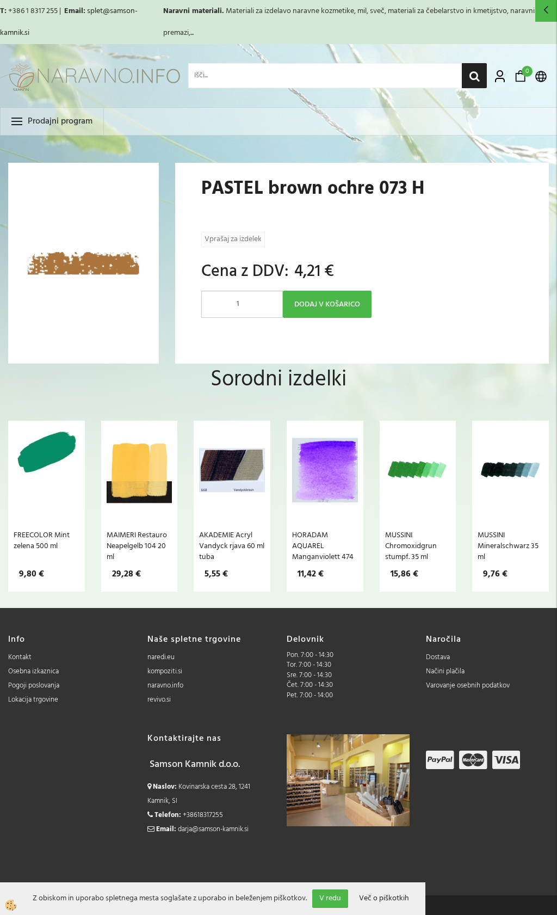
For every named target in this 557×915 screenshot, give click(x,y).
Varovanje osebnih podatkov (468, 685)
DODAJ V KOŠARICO (327, 304)
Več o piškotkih (384, 898)
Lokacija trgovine (33, 699)
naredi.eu (161, 657)
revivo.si (159, 699)
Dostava (438, 657)
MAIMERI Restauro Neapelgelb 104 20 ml (137, 546)
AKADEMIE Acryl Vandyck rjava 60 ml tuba (231, 546)
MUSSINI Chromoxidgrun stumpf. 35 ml (411, 546)
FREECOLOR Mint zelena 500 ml (42, 540)
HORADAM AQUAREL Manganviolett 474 (323, 546)
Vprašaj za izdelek (233, 239)
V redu (330, 898)
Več (46, 482)
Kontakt (20, 657)
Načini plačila (445, 671)
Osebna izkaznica (33, 671)
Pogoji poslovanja (33, 685)
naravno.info (165, 685)
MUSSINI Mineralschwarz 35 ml (508, 546)
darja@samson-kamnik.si (213, 829)
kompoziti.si (164, 671)
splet (95, 11)
